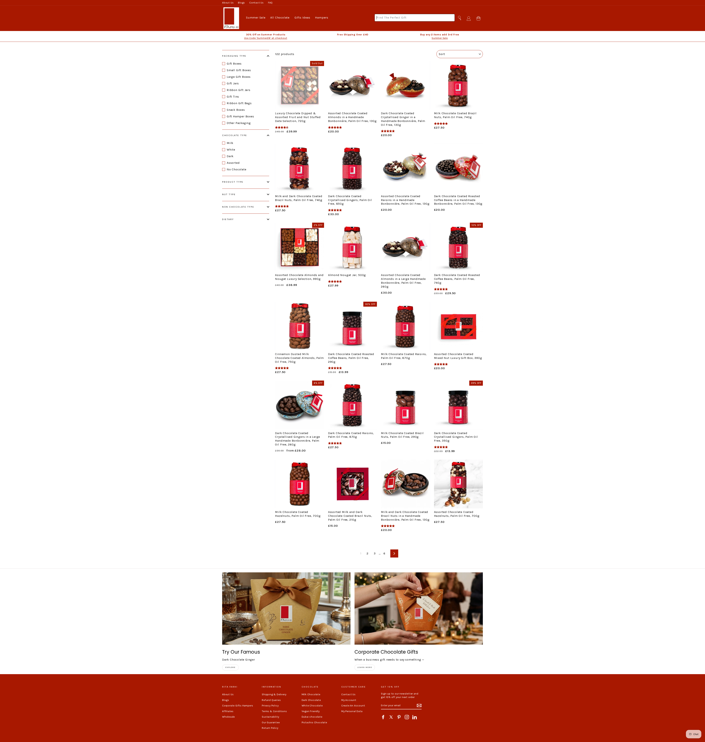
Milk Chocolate (311, 694)
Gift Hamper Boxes (240, 116)
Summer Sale (255, 17)
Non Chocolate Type (238, 206)
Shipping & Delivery (274, 694)
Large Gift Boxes (239, 76)
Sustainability (270, 716)
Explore (230, 667)
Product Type (232, 181)
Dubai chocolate (312, 716)
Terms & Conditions (274, 711)
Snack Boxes (236, 110)
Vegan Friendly (311, 711)
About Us (228, 2)
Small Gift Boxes (239, 70)
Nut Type (229, 194)
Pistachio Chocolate (314, 722)
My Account (348, 700)
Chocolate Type (234, 135)
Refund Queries (271, 700)
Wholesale (228, 716)
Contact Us (256, 2)
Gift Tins (233, 96)
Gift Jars (233, 83)
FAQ (270, 2)
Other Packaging (239, 123)
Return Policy (270, 728)
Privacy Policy (270, 705)
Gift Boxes (234, 63)
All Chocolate (280, 17)
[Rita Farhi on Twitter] (391, 717)
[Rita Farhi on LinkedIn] (414, 717)
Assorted (233, 163)
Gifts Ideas (302, 17)
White (231, 149)
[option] (265, 36)
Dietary (228, 219)
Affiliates (228, 711)
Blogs (241, 2)
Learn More (364, 667)
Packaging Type (234, 55)
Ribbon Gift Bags (239, 103)
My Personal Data (352, 711)
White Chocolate (312, 705)
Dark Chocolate (311, 700)
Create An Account (353, 705)
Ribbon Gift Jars (238, 90)
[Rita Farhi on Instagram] (407, 717)
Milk (230, 143)
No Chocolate (236, 169)
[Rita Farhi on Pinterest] (399, 717)
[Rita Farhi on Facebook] (383, 717)
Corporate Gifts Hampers (237, 705)
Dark (230, 156)
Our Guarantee (271, 722)
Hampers (321, 17)
